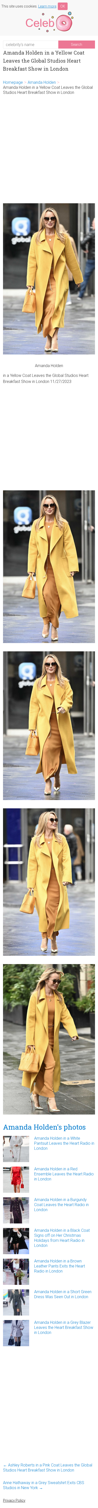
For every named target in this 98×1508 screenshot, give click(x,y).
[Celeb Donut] (49, 12)
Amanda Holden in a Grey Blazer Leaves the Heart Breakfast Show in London (63, 1327)
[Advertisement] (49, 149)
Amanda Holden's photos (44, 1127)
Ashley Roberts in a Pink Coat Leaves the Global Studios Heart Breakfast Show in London (47, 1468)
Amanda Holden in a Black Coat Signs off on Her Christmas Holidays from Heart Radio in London (62, 1238)
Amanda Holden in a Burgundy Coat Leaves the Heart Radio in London (61, 1204)
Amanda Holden (42, 82)
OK (62, 6)
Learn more (47, 6)
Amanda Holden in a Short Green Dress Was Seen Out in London (62, 1294)
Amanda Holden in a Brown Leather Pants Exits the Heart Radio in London (59, 1266)
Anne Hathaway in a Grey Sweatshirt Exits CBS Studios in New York (43, 1485)
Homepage (13, 82)
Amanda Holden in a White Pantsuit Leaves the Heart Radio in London (64, 1143)
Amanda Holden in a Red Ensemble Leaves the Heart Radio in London (64, 1174)
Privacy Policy (14, 1500)
